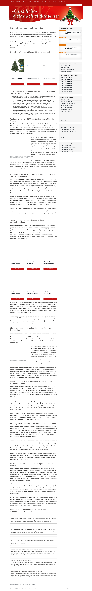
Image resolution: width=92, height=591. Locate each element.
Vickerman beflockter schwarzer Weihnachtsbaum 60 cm (33, 262)
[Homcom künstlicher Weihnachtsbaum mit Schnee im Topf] (50, 65)
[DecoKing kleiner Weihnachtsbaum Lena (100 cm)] (33, 65)
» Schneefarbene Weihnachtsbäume (68, 115)
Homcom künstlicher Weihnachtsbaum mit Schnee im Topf (49, 77)
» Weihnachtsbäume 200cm (66, 87)
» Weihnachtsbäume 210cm (66, 89)
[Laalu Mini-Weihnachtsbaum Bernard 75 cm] (50, 280)
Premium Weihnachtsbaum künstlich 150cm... (73, 33)
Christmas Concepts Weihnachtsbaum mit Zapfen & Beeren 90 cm (33, 292)
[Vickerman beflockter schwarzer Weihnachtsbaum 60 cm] (33, 250)
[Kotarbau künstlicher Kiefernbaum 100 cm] (17, 65)
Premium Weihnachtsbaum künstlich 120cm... (73, 40)
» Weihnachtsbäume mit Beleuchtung (68, 131)
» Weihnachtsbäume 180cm (66, 85)
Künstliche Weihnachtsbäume (23, 584)
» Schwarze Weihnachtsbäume (67, 113)
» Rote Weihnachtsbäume (65, 111)
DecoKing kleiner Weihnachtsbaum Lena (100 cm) (33, 77)
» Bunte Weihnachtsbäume (66, 99)
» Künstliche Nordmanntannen (66, 135)
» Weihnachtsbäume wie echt (66, 138)
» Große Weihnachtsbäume (66, 93)
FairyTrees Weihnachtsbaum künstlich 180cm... (71, 55)
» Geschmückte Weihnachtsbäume (67, 127)
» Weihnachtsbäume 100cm (66, 79)
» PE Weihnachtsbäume (65, 67)
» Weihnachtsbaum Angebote (66, 151)
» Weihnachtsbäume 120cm (66, 81)
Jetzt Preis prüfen (17, 83)
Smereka (55, 1)
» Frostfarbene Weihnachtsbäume (67, 103)
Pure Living (43, 1)
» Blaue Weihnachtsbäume (66, 101)
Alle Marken (61, 1)
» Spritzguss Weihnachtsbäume (67, 69)
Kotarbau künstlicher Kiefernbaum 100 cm (16, 77)
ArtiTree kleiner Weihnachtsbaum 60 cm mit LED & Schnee (17, 292)
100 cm (12, 75)
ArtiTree (18, 1)
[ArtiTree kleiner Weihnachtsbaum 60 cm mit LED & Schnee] (17, 280)
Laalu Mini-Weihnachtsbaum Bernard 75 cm (48, 292)
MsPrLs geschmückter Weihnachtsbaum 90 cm (17, 262)
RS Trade (36, 1)
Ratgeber (64, 588)
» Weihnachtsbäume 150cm (66, 83)
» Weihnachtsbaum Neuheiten (66, 149)
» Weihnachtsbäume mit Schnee (67, 129)
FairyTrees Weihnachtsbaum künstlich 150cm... (71, 48)
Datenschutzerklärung (71, 588)
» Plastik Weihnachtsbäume (66, 71)
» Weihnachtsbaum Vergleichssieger (68, 147)
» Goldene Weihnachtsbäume (66, 105)
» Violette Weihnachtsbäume (66, 118)
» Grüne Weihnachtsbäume (66, 107)
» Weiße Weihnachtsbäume (66, 120)
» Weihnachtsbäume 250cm (66, 91)
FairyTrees (30, 1)
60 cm (28, 259)
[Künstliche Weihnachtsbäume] (46, 15)
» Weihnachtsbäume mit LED (67, 133)
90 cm (12, 259)
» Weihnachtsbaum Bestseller (66, 145)
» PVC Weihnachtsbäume (65, 65)
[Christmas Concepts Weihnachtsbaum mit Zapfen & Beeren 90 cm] (33, 280)
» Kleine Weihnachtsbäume (66, 77)
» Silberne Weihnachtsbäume (66, 117)
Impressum (79, 588)
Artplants (24, 1)
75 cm (44, 289)
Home (12, 1)
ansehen (50, 83)
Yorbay (49, 1)
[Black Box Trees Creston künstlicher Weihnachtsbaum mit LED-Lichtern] (50, 250)
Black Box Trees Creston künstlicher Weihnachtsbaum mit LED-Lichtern (49, 262)
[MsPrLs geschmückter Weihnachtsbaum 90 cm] (17, 250)
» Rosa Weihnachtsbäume (66, 109)
